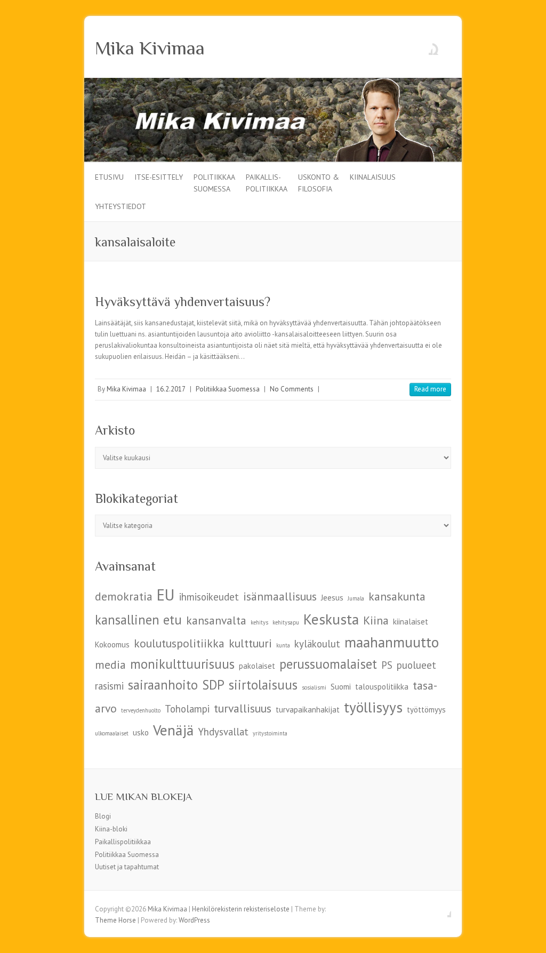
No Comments (292, 389)
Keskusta (331, 619)
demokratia (123, 596)
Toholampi (187, 708)
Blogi (103, 816)
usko (141, 732)
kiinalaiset (410, 621)
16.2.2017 (171, 389)
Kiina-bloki (111, 829)
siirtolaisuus (263, 684)
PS (386, 665)
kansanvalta (216, 620)
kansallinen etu (138, 619)
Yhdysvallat (223, 731)
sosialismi (314, 687)
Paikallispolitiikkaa (123, 841)
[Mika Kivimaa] (273, 82)
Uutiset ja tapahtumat (127, 866)
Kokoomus (112, 644)
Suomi (341, 687)
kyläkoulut (317, 643)
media (110, 664)
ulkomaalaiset (112, 733)
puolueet (416, 665)
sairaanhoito (163, 684)
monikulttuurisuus (182, 663)
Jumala (356, 598)
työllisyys (373, 707)
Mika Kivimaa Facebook (424, 47)
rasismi (109, 685)
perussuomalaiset (328, 663)
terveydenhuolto (140, 710)
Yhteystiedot (120, 206)
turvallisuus (242, 708)
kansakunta (396, 596)
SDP (213, 684)
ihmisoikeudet (209, 596)
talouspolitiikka (381, 687)
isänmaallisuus (280, 596)
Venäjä (173, 729)
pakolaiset (257, 666)
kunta (283, 645)
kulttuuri (250, 643)
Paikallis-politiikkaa (266, 182)
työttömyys (426, 709)
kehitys (259, 622)
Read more (430, 389)
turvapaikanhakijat (308, 709)
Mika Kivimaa (150, 48)
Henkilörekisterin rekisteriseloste (241, 909)
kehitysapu (285, 622)
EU (166, 594)
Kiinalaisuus (373, 177)
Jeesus (332, 597)
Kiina (376, 620)
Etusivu (109, 177)
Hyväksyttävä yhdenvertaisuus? (182, 301)
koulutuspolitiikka (179, 643)
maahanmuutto (391, 641)
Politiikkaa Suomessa (214, 182)
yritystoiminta (270, 733)
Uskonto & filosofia (318, 182)
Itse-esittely (158, 177)
